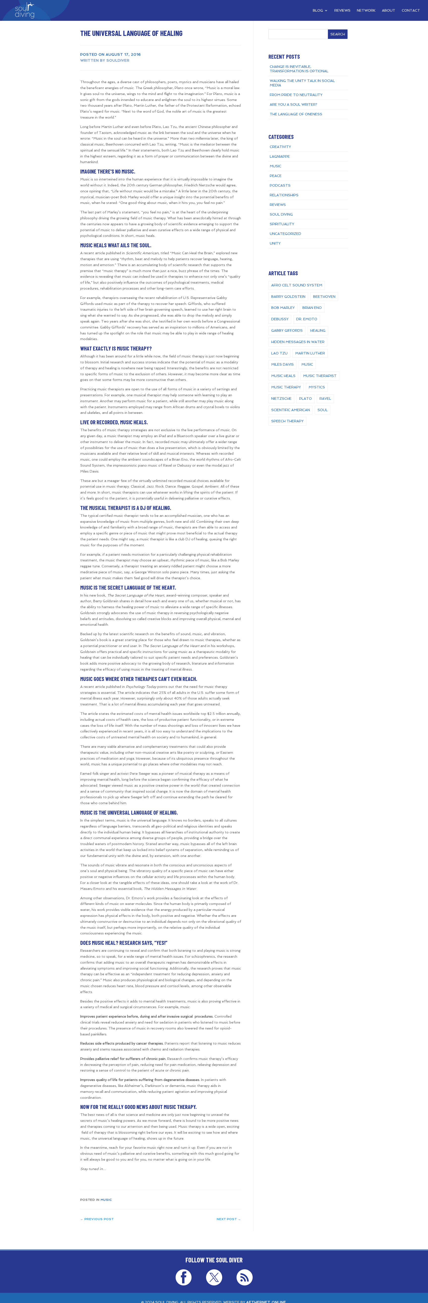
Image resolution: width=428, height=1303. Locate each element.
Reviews (342, 10)
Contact (411, 10)
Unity (275, 243)
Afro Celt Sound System (296, 285)
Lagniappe (280, 156)
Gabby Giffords (287, 330)
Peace (276, 176)
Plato (305, 399)
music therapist (320, 376)
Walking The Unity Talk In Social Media (302, 83)
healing (317, 330)
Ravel (325, 399)
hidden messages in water (297, 342)
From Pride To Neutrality (296, 95)
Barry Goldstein (288, 297)
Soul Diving (281, 214)
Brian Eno (312, 308)
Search (337, 34)
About (388, 10)
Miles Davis (282, 364)
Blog (318, 10)
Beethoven (324, 297)
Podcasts (280, 185)
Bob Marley (283, 308)
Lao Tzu (279, 353)
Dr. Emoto (306, 319)
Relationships (284, 195)
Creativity (280, 147)
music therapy (286, 387)
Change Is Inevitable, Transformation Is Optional (299, 69)
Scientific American (290, 410)
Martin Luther (310, 353)
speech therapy (287, 421)
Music (106, 1200)
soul (323, 410)
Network (366, 10)
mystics (317, 387)
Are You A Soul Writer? (293, 104)
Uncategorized (285, 234)
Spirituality (282, 224)
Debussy (280, 319)
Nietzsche (281, 399)
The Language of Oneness (296, 114)
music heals (283, 376)
